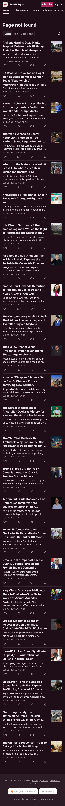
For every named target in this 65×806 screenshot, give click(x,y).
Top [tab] (16, 33)
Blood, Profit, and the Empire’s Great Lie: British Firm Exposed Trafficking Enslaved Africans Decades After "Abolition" (23, 685)
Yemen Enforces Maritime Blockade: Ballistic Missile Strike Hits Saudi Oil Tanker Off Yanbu (24, 533)
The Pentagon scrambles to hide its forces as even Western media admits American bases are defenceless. (23, 725)
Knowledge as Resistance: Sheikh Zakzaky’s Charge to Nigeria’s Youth (25, 198)
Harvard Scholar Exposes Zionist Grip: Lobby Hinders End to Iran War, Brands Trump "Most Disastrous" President (24, 107)
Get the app (48, 791)
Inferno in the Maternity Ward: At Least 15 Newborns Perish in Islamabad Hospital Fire (24, 168)
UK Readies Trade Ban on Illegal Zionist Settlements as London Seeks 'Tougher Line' (23, 76)
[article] (32, 54)
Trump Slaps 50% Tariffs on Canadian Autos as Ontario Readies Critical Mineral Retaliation (21, 472)
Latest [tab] (7, 33)
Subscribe (47, 4)
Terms (44, 780)
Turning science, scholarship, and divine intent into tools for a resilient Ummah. (24, 208)
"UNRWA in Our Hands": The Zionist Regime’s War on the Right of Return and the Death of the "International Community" (25, 229)
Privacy (36, 780)
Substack (17, 799)
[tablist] (19, 34)
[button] (6, 10)
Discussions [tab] (27, 33)
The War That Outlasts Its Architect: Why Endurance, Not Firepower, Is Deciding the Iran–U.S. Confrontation (23, 442)
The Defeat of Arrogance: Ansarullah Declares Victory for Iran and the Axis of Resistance (23, 411)
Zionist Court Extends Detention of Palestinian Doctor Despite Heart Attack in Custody (24, 289)
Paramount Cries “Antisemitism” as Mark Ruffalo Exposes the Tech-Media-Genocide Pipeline (24, 259)
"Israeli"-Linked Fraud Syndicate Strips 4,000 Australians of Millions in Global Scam (24, 655)
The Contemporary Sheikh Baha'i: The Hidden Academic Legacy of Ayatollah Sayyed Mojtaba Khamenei (25, 320)
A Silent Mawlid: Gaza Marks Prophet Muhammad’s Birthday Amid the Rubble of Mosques (23, 46)
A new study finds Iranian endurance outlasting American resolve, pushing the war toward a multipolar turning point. (25, 451)
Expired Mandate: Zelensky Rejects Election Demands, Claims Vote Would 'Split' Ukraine (25, 624)
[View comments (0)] (19, 65)
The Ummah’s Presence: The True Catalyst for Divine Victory (25, 744)
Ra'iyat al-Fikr (22, 61)
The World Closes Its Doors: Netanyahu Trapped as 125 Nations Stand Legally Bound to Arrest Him (23, 137)
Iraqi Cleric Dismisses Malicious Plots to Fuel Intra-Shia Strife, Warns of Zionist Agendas (24, 594)
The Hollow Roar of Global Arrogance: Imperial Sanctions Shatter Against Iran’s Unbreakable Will (23, 350)
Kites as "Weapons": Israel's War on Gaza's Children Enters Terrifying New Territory (24, 381)
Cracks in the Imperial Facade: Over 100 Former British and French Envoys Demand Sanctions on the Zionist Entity (23, 563)
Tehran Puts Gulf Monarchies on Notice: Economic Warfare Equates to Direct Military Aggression (24, 503)
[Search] (59, 34)
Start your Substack (24, 791)
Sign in (58, 4)
